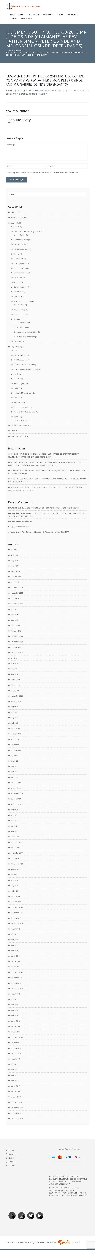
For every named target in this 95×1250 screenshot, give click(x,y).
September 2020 (17, 864)
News (13, 431)
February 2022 (16, 782)
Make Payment (27, 19)
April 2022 (14, 772)
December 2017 (17, 1037)
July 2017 (14, 1064)
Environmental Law (21, 273)
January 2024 (16, 690)
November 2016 (17, 1108)
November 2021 (17, 793)
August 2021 (15, 810)
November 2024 (17, 642)
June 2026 (14, 555)
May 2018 (14, 1010)
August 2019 (15, 929)
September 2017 (17, 1053)
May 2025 (14, 620)
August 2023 (15, 707)
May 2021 (14, 826)
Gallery (11, 1158)
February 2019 (16, 961)
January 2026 (16, 582)
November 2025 (17, 593)
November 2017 (17, 1043)
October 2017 (16, 1048)
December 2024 (17, 636)
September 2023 (17, 701)
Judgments (48, 14)
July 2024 (14, 658)
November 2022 (17, 745)
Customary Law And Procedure (25, 369)
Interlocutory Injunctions (25, 337)
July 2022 (14, 755)
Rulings (16, 319)
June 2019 (14, 940)
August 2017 (15, 1059)
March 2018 (15, 1021)
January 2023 (16, 739)
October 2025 (16, 598)
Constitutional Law (21, 249)
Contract (17, 254)
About (21, 14)
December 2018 (17, 972)
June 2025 (14, 615)
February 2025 (16, 631)
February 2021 (16, 842)
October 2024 (16, 647)
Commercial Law (20, 244)
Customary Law (19, 263)
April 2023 (14, 723)
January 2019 (16, 967)
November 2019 (17, 913)
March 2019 (15, 956)
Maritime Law (19, 402)
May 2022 (14, 766)
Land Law (17, 296)
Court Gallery (33, 14)
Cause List (15, 212)
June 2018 (14, 1005)
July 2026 (14, 550)
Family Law (18, 277)
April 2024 (14, 674)
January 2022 (16, 788)
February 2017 (16, 1091)
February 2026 (16, 577)
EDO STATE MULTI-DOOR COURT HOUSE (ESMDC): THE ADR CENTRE (53, 508)
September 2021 (17, 804)
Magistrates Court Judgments (25, 301)
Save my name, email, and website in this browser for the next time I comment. (43, 172)
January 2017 (16, 1097)
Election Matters (20, 268)
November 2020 (17, 853)
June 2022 (14, 761)
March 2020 (15, 896)
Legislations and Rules (19, 425)
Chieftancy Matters (21, 240)
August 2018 (15, 994)
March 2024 (15, 680)
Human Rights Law (21, 287)
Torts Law (17, 341)
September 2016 (17, 1118)
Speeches (17, 416)
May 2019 (14, 945)
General (16, 282)
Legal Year (20, 420)
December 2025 (17, 587)
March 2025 (15, 625)
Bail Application (22, 322)
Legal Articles (16, 346)
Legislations (72, 14)
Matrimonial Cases (21, 309)
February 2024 (16, 685)
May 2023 (14, 717)
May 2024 (14, 669)
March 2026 (15, 571)
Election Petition (22, 327)
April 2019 (14, 950)
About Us (12, 1154)
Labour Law (18, 292)
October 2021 (16, 799)
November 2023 (17, 696)
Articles (60, 14)
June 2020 (14, 880)
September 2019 (17, 923)
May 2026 (14, 560)
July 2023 (14, 712)
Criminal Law (18, 259)
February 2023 (16, 734)
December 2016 (17, 1102)
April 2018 (14, 1015)
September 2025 (17, 604)
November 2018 (17, 978)
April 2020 (14, 891)
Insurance (17, 388)
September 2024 (17, 652)
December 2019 (17, 907)
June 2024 (14, 663)
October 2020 (16, 858)
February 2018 (16, 1026)
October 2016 (16, 1113)
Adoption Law (27, 521)
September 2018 (17, 988)
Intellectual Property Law (23, 393)
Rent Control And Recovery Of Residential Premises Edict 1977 (45, 532)
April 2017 (14, 1080)
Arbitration (17, 350)
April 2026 (14, 566)
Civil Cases (20, 235)
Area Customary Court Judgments (26, 231)
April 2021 (14, 831)
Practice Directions (18, 436)
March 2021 (15, 837)
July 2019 (14, 934)
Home (12, 14)
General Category (17, 217)
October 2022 (16, 750)
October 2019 (16, 918)
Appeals (16, 227)
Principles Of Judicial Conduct (24, 412)
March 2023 (15, 728)
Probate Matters (20, 314)
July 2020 (14, 875)
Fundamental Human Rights (26, 332)
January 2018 (16, 1032)
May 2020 (14, 885)
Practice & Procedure (22, 407)
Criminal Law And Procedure (24, 364)
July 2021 (14, 815)
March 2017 (15, 1086)
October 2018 (16, 983)
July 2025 (14, 609)
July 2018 (14, 999)
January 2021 (16, 848)
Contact (13, 19)
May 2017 (14, 1075)
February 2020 (16, 902)
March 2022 (15, 777)
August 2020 (15, 869)
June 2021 (14, 820)
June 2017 (14, 1070)
